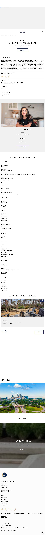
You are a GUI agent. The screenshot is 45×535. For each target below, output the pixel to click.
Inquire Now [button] (22, 50)
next (24, 31)
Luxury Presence (24, 527)
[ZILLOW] (15, 509)
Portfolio (3, 499)
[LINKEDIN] (9, 509)
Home (2, 495)
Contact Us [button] (22, 449)
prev (21, 31)
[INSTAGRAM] (6, 509)
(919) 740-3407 (22, 138)
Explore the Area (22, 418)
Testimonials (4, 503)
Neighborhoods (4, 501)
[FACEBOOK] (2, 509)
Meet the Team (4, 497)
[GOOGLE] (12, 509)
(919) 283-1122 (4, 483)
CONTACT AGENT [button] (22, 146)
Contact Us (4, 505)
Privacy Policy (14, 530)
